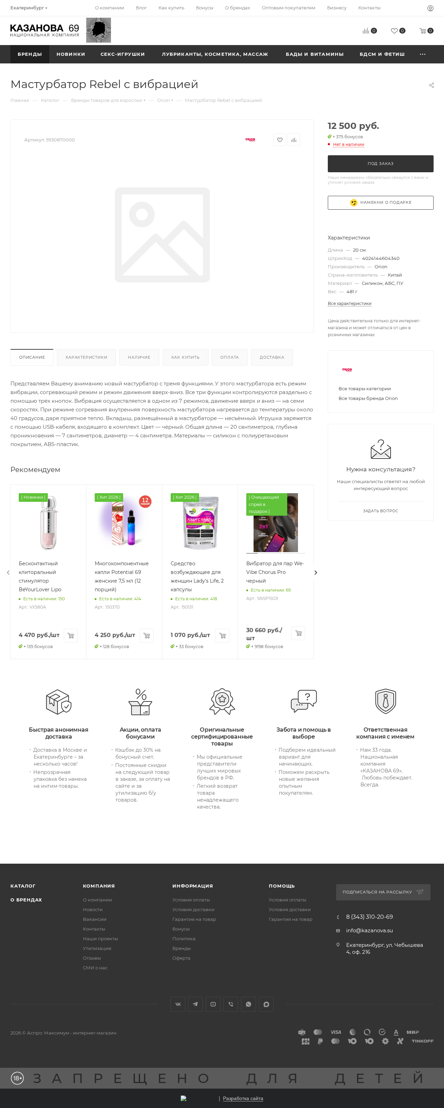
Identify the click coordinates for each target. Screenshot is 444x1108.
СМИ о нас (95, 967)
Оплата (229, 357)
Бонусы (181, 929)
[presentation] (8, 572)
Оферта (181, 958)
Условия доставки (193, 909)
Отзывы (92, 958)
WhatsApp (248, 1004)
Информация (192, 886)
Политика (184, 938)
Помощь (282, 886)
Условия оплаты (191, 899)
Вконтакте (177, 1004)
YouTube (213, 1004)
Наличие (139, 357)
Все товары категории (365, 388)
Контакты (94, 929)
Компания (99, 886)
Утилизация (97, 948)
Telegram (195, 1004)
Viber (230, 1004)
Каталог (23, 886)
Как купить (185, 357)
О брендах (26, 899)
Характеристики (86, 357)
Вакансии (94, 919)
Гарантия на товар (194, 919)
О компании (97, 899)
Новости (93, 909)
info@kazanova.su (369, 930)
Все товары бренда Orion (368, 398)
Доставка (272, 357)
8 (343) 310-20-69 (369, 917)
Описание (32, 357)
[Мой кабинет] (430, 9)
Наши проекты (100, 938)
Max (266, 1004)
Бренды (181, 948)
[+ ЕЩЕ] (423, 54)
